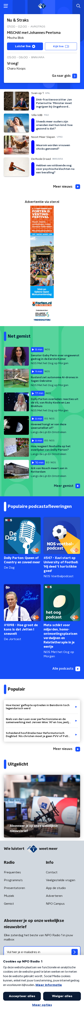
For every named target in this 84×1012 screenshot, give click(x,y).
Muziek (9, 895)
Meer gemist (63, 485)
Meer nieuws (62, 186)
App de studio (56, 888)
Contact (51, 872)
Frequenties (12, 872)
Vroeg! (12, 63)
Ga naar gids (61, 75)
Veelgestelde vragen (60, 880)
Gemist (9, 903)
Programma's (13, 880)
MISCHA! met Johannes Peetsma (34, 33)
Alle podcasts (62, 668)
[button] (6, 6)
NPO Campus (55, 903)
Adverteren (54, 895)
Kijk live (58, 46)
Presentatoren (14, 888)
